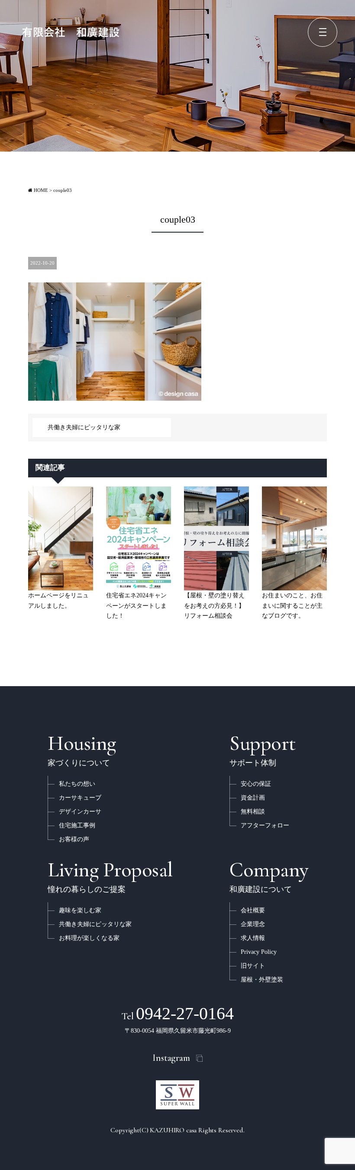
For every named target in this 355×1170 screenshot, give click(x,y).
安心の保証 (256, 784)
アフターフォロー (265, 825)
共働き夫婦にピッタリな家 (84, 427)
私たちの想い (77, 784)
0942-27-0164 (177, 1013)
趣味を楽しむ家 (80, 910)
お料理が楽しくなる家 (89, 938)
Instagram (171, 1057)
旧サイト (253, 966)
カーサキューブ (80, 797)
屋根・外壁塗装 (262, 979)
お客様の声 (74, 839)
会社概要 (253, 910)
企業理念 (253, 924)
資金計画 (253, 797)
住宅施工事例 (77, 825)
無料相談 (253, 811)
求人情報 (253, 938)
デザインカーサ (80, 811)
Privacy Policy (259, 952)
